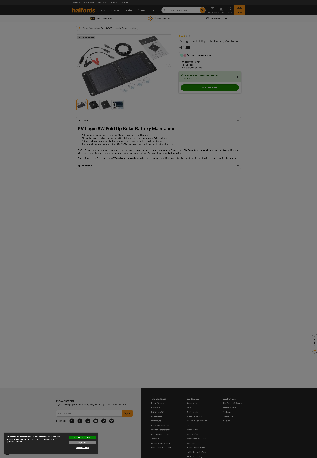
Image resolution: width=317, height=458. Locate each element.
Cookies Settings (82, 448)
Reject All (82, 442)
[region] (51, 443)
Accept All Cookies (82, 437)
